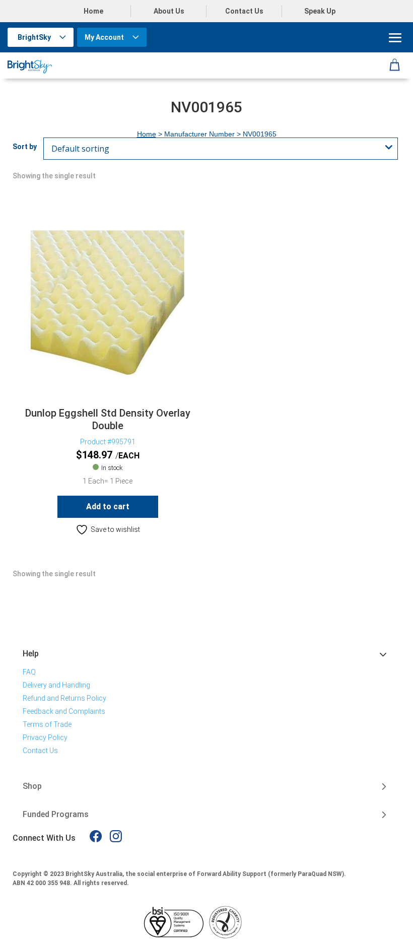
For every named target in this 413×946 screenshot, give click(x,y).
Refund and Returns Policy (64, 698)
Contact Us (244, 11)
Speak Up (319, 11)
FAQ (29, 672)
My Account (104, 37)
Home (93, 11)
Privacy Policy (45, 737)
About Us (169, 11)
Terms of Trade (47, 724)
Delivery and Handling (56, 685)
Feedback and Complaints (64, 711)
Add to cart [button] (107, 506)
